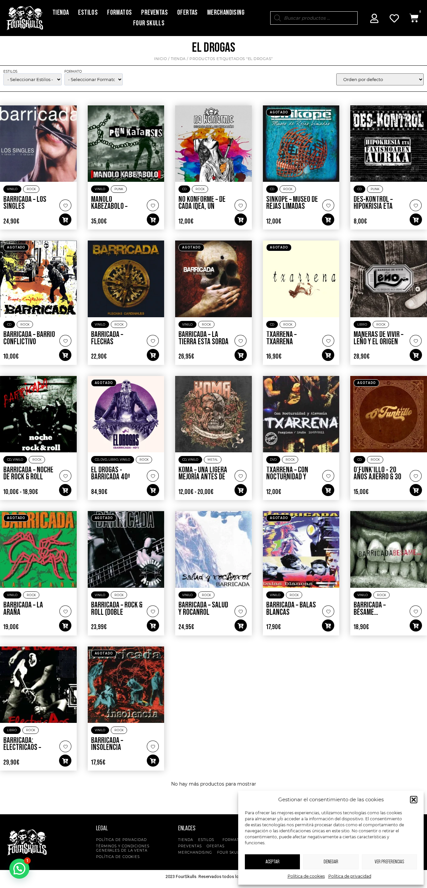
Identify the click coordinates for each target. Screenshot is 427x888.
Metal (212, 459)
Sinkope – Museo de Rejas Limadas (292, 203)
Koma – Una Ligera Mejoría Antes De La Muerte (202, 477)
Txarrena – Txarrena (281, 338)
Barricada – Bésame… (370, 608)
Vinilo (12, 189)
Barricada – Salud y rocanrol (203, 608)
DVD (103, 459)
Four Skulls (148, 23)
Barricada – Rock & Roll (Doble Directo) (116, 612)
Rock (31, 189)
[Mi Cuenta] (374, 18)
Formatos (119, 12)
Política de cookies (306, 876)
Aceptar (273, 861)
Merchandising (226, 12)
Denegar (331, 861)
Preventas (154, 12)
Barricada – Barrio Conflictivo (29, 338)
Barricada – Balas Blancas (291, 608)
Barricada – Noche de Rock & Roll (28, 473)
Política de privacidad (349, 876)
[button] (413, 799)
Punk (118, 189)
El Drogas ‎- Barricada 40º (110, 473)
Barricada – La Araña (23, 608)
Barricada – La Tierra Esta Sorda (203, 338)
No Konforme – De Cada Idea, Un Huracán (202, 206)
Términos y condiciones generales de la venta (122, 848)
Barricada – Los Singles (24, 203)
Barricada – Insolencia (107, 744)
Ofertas (187, 12)
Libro (362, 324)
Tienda (60, 12)
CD (184, 189)
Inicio (160, 58)
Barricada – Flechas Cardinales (107, 342)
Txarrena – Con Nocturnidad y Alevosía (287, 477)
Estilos (88, 12)
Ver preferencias (389, 861)
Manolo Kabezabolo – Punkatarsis (109, 206)
